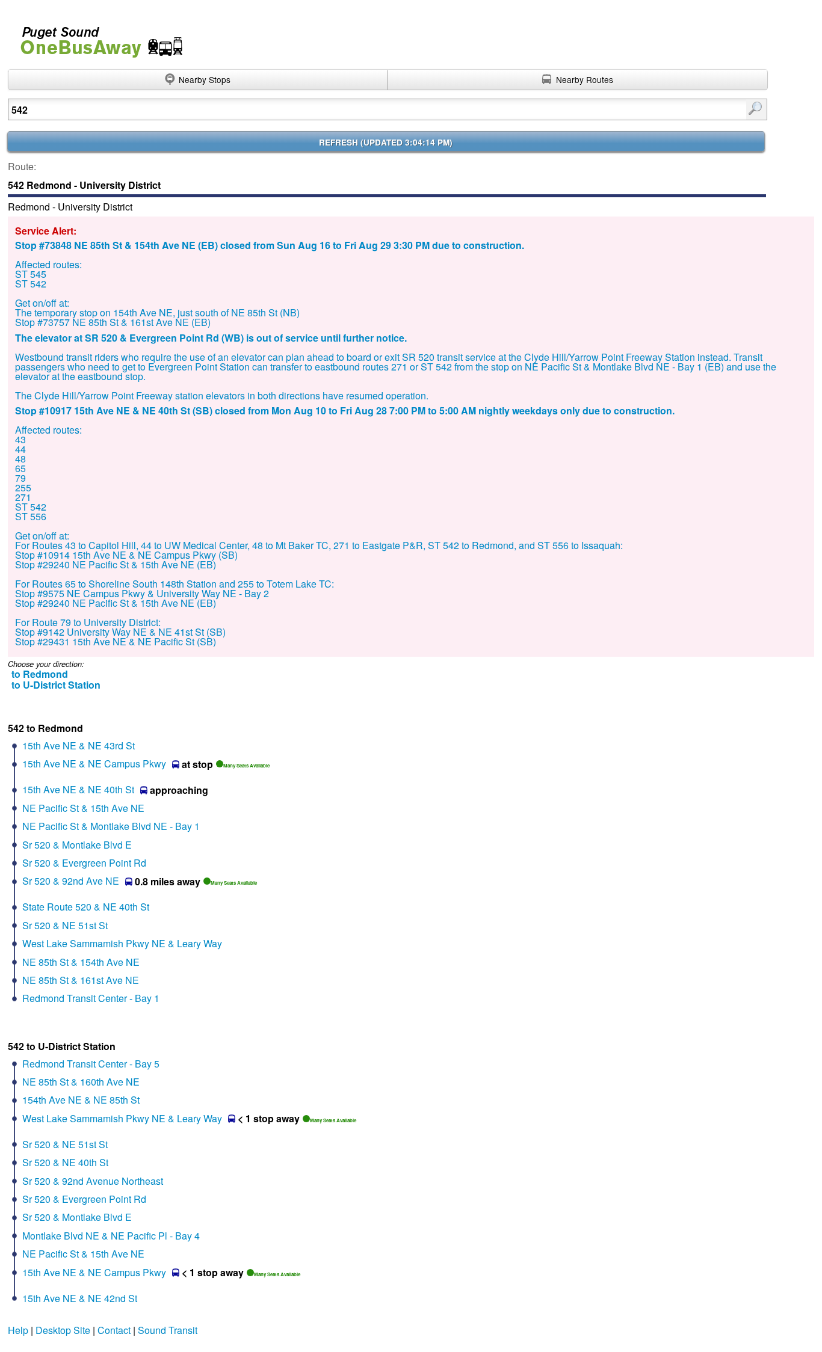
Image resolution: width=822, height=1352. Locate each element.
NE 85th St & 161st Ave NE (80, 980)
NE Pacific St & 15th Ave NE (83, 808)
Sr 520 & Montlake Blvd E (77, 845)
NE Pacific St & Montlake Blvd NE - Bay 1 (111, 826)
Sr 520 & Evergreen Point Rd (84, 863)
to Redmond (39, 674)
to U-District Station (55, 685)
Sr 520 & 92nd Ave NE (70, 881)
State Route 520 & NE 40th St (85, 907)
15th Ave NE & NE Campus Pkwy (94, 763)
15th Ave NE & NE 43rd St (78, 745)
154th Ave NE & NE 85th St (81, 1100)
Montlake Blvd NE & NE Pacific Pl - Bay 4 (111, 1236)
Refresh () (386, 142)
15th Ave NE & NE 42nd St (79, 1298)
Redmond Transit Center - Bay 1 (90, 998)
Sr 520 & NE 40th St (65, 1162)
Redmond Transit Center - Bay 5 (90, 1064)
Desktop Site (63, 1330)
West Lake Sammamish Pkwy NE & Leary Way (122, 943)
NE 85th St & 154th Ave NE (81, 962)
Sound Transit (167, 1330)
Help (18, 1330)
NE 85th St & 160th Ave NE (81, 1082)
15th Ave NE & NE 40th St (78, 789)
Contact (114, 1330)
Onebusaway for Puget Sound (96, 37)
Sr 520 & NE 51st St (65, 925)
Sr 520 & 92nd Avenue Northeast (92, 1181)
